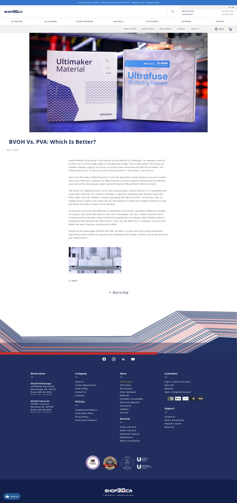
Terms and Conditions (86, 420)
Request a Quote (148, 29)
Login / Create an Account (177, 381)
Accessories (152, 21)
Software (186, 21)
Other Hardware (84, 21)
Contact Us (195, 29)
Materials (118, 21)
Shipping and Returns (86, 410)
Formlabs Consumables (131, 399)
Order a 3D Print (130, 29)
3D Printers (17, 21)
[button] (173, 12)
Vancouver (187, 14)
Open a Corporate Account (178, 392)
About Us (79, 381)
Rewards (169, 388)
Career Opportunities (85, 385)
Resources (170, 427)
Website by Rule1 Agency (125, 495)
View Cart (169, 385)
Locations (79, 395)
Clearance (181, 29)
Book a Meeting (165, 29)
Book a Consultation (130, 440)
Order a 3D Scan (128, 430)
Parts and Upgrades (130, 402)
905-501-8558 (227, 11)
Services (220, 21)
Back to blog (120, 292)
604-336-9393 (227, 14)
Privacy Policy (81, 416)
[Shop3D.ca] (30, 11)
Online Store (126, 381)
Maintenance (126, 437)
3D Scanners (50, 21)
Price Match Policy (84, 413)
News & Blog (81, 388)
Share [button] (74, 280)
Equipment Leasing (129, 434)
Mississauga (188, 11)
